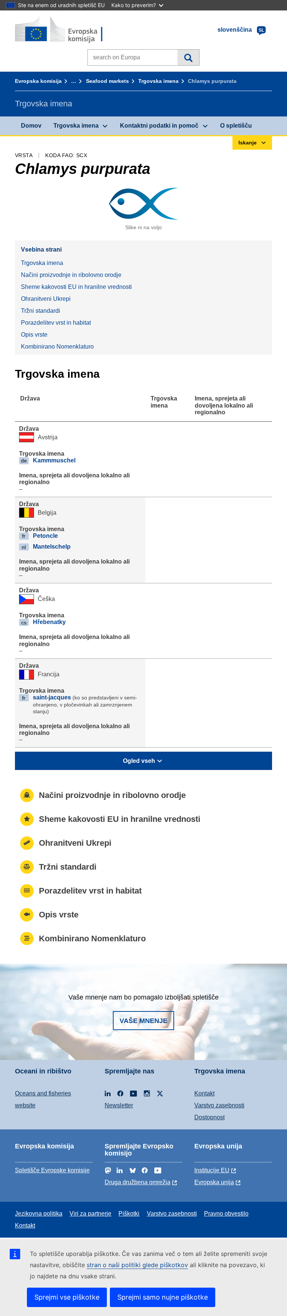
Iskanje (188, 57)
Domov (31, 125)
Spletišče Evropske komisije (52, 1170)
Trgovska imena (158, 81)
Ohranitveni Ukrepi (46, 299)
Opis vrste (34, 334)
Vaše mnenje (143, 1021)
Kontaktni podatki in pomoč (159, 125)
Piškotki (128, 1213)
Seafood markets (107, 81)
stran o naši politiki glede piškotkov (137, 1265)
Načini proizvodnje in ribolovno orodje (71, 275)
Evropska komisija (38, 81)
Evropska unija (214, 1182)
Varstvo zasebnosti (219, 1105)
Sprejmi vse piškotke (66, 1297)
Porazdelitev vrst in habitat (56, 322)
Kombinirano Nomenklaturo (57, 346)
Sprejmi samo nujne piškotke (162, 1297)
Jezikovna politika (38, 1213)
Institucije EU (211, 1170)
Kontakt (204, 1093)
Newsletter (119, 1105)
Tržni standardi (40, 311)
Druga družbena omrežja (137, 1182)
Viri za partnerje (90, 1213)
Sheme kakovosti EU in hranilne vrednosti (76, 287)
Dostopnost (209, 1117)
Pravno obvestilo (226, 1213)
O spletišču (236, 125)
